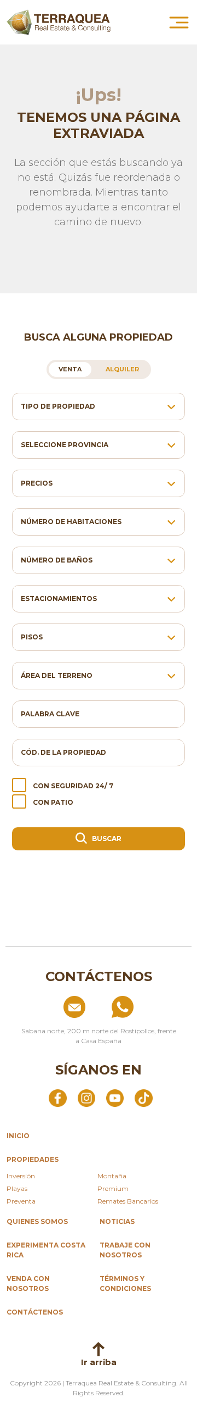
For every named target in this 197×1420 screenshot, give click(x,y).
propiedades (33, 1159)
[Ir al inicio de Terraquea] (59, 22)
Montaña (111, 1176)
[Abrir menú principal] (179, 22)
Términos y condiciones (125, 1283)
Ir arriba (99, 1362)
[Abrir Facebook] (57, 1097)
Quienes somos (37, 1221)
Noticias (117, 1221)
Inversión (21, 1176)
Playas (17, 1188)
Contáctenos (35, 1312)
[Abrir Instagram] (86, 1097)
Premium (113, 1188)
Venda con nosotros (28, 1283)
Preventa (21, 1201)
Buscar (105, 838)
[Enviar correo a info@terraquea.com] (49, 1007)
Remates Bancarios (127, 1201)
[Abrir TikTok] (143, 1097)
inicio (18, 1136)
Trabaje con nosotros (125, 1250)
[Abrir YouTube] (115, 1097)
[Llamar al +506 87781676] (147, 1007)
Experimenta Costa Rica (46, 1250)
